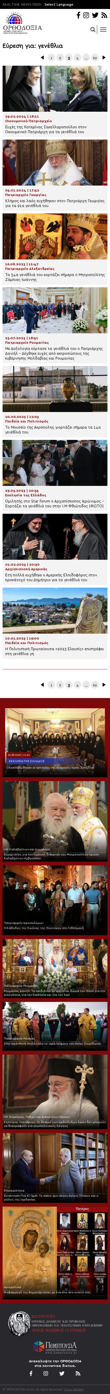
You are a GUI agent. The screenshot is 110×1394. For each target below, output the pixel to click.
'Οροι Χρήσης (74, 1389)
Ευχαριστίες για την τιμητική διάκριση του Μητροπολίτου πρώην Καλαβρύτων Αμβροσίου (51, 856)
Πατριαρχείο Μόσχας (19, 1038)
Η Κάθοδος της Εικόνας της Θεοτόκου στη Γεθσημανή (44, 928)
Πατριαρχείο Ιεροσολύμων (23, 922)
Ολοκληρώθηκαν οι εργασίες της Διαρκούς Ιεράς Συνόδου (50, 767)
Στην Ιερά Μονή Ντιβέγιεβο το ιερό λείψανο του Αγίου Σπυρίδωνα (52, 1043)
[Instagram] (86, 16)
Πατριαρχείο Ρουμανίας (21, 985)
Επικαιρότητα (14, 1190)
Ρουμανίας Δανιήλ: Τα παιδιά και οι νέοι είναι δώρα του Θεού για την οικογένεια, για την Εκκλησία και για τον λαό (54, 992)
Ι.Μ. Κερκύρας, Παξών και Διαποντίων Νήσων (37, 1116)
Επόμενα (103, 57)
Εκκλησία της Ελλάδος (27, 761)
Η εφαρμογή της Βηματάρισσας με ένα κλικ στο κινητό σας (47, 1292)
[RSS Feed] (104, 16)
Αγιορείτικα (12, 1287)
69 (95, 58)
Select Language (59, 4)
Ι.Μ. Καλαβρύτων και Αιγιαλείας (27, 849)
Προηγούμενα (43, 57)
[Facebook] (78, 16)
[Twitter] (95, 16)
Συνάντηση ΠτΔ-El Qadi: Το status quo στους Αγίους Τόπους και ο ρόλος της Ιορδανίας (51, 1197)
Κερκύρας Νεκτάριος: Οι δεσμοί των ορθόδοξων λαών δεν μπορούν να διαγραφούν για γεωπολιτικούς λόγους (55, 1124)
